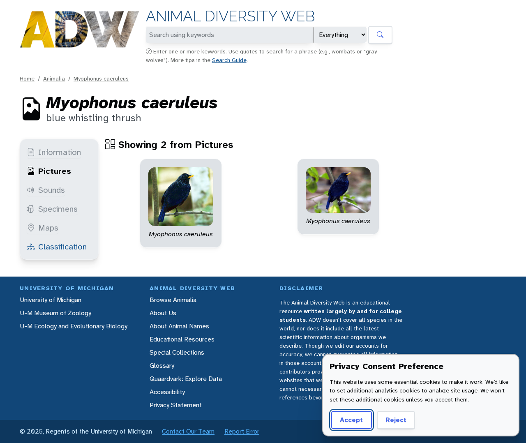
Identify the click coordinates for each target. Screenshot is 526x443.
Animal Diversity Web (230, 16)
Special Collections (177, 352)
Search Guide (229, 60)
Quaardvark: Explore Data (186, 378)
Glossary (162, 365)
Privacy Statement (176, 405)
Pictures (54, 171)
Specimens (58, 208)
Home (27, 78)
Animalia (54, 78)
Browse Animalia (173, 299)
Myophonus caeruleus (101, 78)
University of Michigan (50, 299)
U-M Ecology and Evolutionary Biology (73, 326)
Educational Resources (182, 339)
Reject (395, 419)
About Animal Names (179, 326)
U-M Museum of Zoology (55, 313)
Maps (48, 227)
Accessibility (167, 392)
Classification (62, 246)
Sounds (51, 190)
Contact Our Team (188, 431)
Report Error (241, 431)
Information (59, 152)
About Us (163, 313)
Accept (351, 419)
